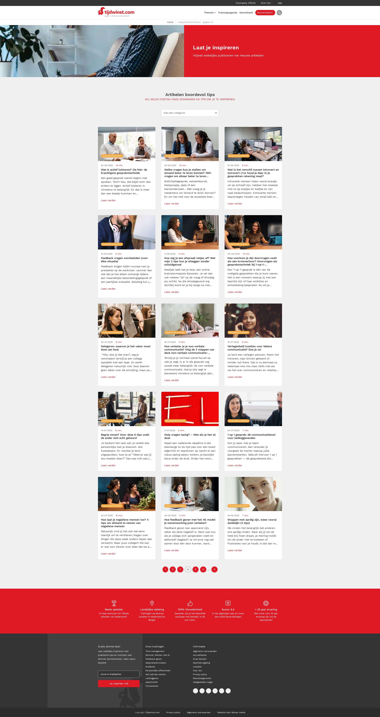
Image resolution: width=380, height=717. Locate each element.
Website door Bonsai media (231, 712)
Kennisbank (246, 12)
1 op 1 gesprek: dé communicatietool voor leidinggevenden (252, 436)
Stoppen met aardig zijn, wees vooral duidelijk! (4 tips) (252, 521)
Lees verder (108, 200)
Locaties (197, 666)
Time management (154, 651)
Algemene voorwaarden (205, 651)
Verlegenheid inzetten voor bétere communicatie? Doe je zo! (250, 348)
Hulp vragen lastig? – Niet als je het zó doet (190, 436)
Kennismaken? (265, 12)
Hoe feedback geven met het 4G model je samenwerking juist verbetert (189, 521)
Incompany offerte (246, 3)
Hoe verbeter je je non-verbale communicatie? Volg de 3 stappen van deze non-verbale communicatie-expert (189, 349)
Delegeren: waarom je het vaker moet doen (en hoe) (126, 348)
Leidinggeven (152, 678)
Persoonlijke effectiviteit (157, 670)
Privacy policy (200, 674)
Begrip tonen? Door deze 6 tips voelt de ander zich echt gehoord (125, 436)
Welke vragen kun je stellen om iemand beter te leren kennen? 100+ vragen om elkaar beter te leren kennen (188, 173)
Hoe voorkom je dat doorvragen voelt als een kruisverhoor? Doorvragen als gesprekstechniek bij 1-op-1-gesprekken (252, 261)
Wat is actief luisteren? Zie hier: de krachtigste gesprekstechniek (124, 171)
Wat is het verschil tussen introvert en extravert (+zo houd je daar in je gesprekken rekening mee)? (253, 173)
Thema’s (209, 12)
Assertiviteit (151, 682)
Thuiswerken (152, 686)
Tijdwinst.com (152, 712)
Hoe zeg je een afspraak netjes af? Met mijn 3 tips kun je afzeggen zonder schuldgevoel (189, 261)
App (280, 3)
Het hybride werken (155, 674)
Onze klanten (199, 659)
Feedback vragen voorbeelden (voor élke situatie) (124, 259)
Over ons (265, 3)
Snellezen (150, 666)
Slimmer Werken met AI (157, 655)
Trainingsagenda (227, 12)
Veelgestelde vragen (203, 682)
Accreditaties (199, 655)
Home (170, 22)
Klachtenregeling (201, 663)
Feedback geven (153, 659)
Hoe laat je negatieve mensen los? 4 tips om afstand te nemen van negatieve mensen (125, 523)
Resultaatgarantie (202, 678)
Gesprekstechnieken (155, 663)
